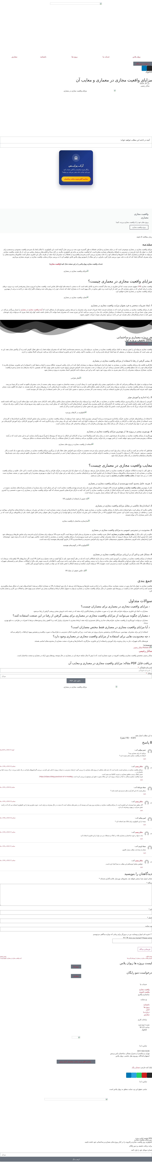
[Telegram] (133, 1075)
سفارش (14, 57)
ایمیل (149, 917)
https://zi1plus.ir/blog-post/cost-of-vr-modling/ (56, 776)
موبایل (149, 673)
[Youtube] (144, 1075)
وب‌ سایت (148, 926)
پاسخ (145, 758)
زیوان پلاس (136, 57)
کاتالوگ (149, 72)
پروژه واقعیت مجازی (139, 227)
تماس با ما (143, 1082)
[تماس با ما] (149, 1082)
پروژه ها (74, 57)
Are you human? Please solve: (140, 938)
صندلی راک (136, 1067)
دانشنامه (43, 57)
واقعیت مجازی (55, 264)
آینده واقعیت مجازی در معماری (32, 310)
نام (150, 909)
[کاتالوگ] (149, 1031)
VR (139, 286)
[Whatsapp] (139, 1075)
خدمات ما (106, 57)
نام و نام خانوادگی (145, 667)
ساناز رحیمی (139, 766)
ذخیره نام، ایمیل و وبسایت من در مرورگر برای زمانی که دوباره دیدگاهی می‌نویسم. (121, 934)
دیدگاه (149, 883)
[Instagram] (149, 68)
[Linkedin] (144, 68)
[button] (2, 140)
